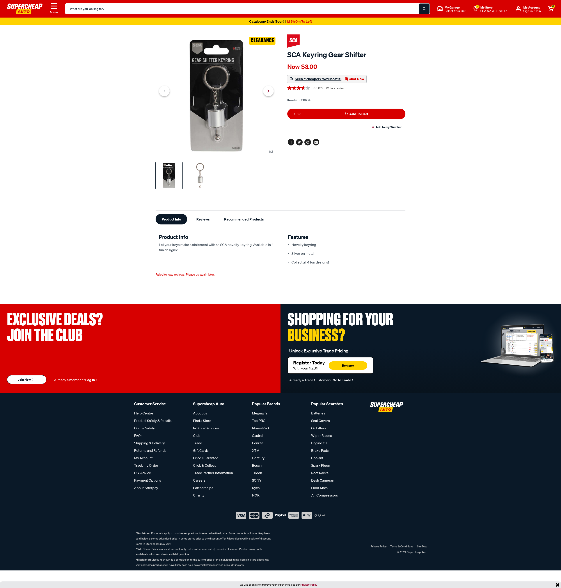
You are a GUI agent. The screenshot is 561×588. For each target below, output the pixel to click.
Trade (197, 443)
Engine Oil (319, 443)
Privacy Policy (308, 584)
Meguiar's (259, 413)
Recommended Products (244, 219)
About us (200, 413)
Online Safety (144, 428)
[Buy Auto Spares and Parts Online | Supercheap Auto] (25, 8)
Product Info (171, 219)
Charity (198, 495)
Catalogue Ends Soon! (280, 21)
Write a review (335, 88)
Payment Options (147, 480)
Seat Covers (320, 420)
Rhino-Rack (261, 428)
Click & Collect (204, 465)
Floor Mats (319, 488)
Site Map (422, 546)
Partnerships (203, 488)
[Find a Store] (475, 8)
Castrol (257, 435)
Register (348, 365)
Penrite (257, 443)
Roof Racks (319, 473)
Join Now (24, 379)
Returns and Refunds (150, 450)
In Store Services (206, 428)
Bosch (257, 465)
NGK (255, 495)
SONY (256, 480)
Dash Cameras (322, 480)
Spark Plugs (320, 465)
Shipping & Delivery (149, 443)
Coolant (317, 458)
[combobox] (297, 114)
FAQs (138, 435)
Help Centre (143, 413)
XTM (255, 450)
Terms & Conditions (401, 546)
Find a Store (202, 420)
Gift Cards (201, 450)
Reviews (203, 219)
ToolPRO (259, 420)
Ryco (256, 488)
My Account (143, 458)
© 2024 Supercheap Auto (412, 552)
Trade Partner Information (213, 473)
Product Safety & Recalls (153, 420)
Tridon (257, 473)
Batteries (318, 413)
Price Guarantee (205, 458)
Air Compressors (324, 495)
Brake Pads (320, 450)
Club (197, 435)
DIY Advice (142, 473)
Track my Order (146, 465)
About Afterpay (146, 488)
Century (258, 458)
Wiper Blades (321, 435)
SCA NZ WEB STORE (494, 11)
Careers (199, 480)
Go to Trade (341, 380)
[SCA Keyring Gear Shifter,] (216, 96)
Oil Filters (318, 428)
